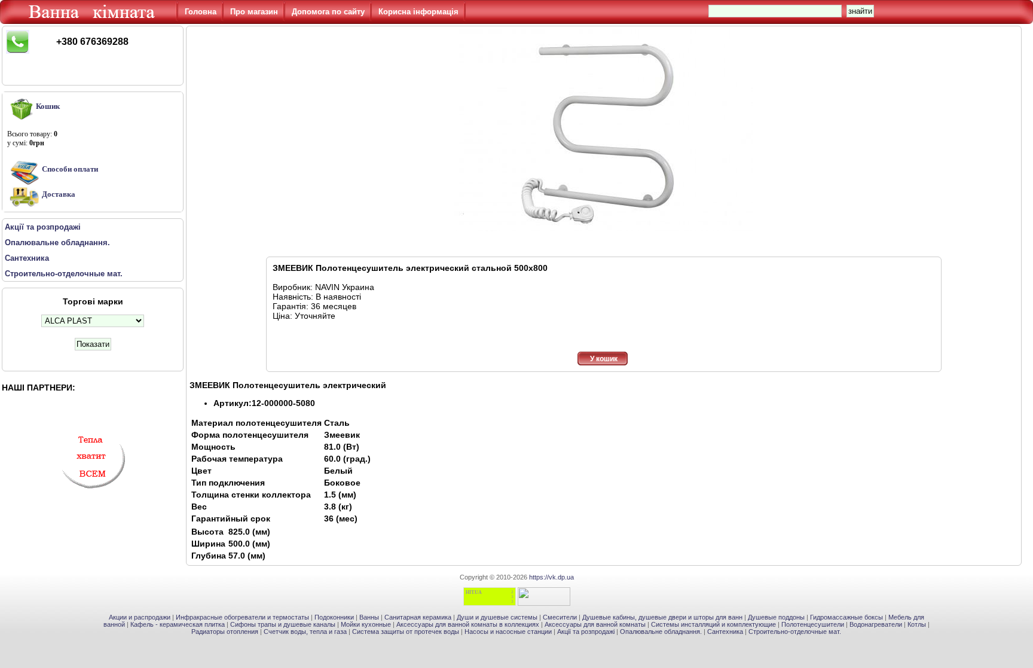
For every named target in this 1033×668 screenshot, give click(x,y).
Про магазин (254, 11)
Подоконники (334, 617)
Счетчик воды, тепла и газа (305, 631)
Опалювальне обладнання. (661, 631)
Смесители (560, 617)
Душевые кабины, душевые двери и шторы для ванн (662, 617)
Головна (200, 11)
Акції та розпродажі (586, 631)
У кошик (604, 359)
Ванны (369, 617)
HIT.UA (474, 592)
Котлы (916, 624)
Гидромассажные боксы (846, 617)
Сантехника (725, 631)
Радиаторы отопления (224, 631)
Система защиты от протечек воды (405, 631)
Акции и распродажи (139, 617)
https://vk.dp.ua (551, 577)
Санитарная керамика (417, 617)
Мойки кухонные (366, 624)
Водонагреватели (875, 624)
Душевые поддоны (776, 617)
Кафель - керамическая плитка (177, 624)
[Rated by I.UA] (544, 603)
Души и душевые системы (497, 617)
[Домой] (94, 21)
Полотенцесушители (812, 624)
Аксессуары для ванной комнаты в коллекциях (467, 624)
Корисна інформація (418, 11)
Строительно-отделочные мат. (794, 631)
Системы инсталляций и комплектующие (713, 624)
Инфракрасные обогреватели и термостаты (242, 617)
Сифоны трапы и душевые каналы (282, 624)
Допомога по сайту (328, 11)
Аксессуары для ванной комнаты (595, 624)
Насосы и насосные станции (508, 631)
